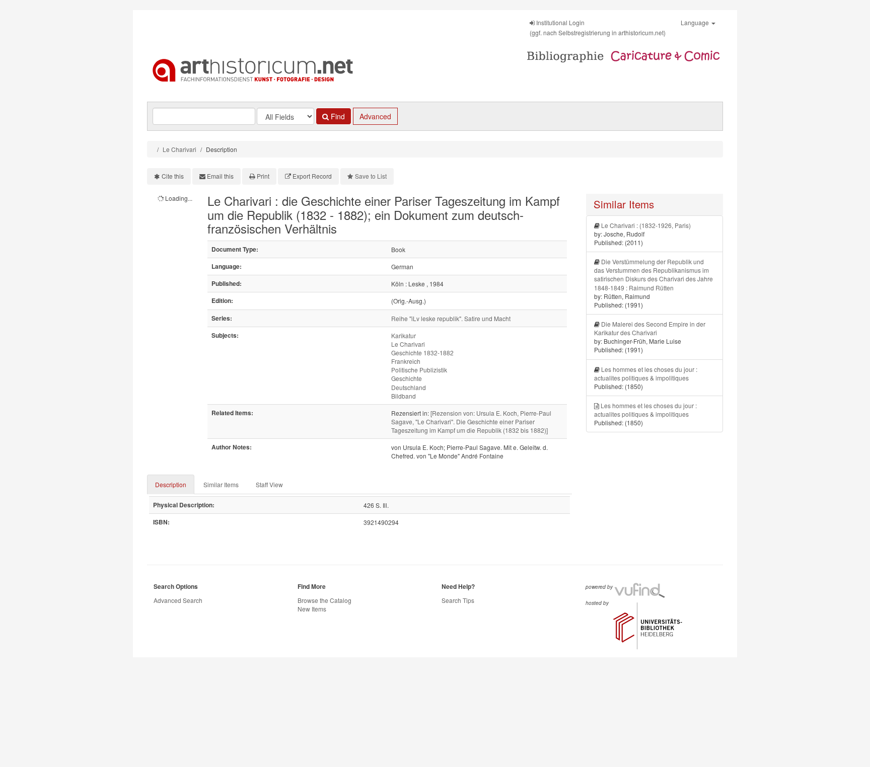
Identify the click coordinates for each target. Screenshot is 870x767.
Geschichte (406, 378)
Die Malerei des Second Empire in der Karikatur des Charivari (649, 328)
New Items (312, 608)
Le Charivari (179, 149)
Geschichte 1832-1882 (422, 352)
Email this (220, 176)
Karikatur (403, 335)
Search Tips (458, 600)
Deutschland (408, 387)
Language (695, 22)
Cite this (173, 176)
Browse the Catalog (324, 600)
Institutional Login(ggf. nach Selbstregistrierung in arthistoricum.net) (598, 27)
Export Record (312, 176)
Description (170, 484)
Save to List (371, 176)
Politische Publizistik (419, 369)
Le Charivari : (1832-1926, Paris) (646, 225)
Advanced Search (178, 600)
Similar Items (221, 484)
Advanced (375, 116)
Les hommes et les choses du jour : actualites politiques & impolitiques (645, 373)
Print (263, 176)
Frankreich (405, 361)
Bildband (403, 396)
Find (337, 116)
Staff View (269, 484)
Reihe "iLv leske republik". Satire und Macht (451, 318)
